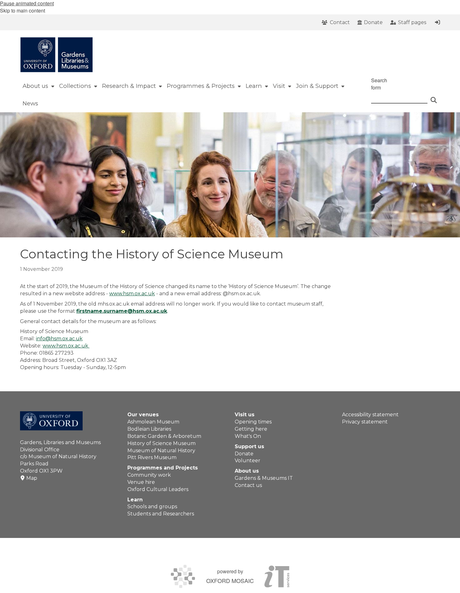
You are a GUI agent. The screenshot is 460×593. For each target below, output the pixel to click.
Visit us (244, 415)
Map (31, 478)
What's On (248, 436)
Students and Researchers (160, 514)
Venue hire (141, 482)
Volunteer (247, 461)
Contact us (248, 485)
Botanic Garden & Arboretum (164, 436)
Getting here (251, 429)
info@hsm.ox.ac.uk (59, 339)
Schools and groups (152, 506)
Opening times (253, 422)
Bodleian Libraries (149, 429)
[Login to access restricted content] (437, 22)
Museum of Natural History (161, 451)
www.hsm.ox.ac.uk (132, 293)
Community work (149, 475)
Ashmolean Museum (153, 422)
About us (247, 471)
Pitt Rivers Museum (151, 457)
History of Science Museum (161, 443)
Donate (244, 454)
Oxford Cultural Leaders (157, 489)
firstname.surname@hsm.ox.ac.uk (121, 311)
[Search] (433, 97)
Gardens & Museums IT (264, 478)
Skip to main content (22, 10)
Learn (135, 500)
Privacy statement (365, 422)
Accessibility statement (370, 415)
